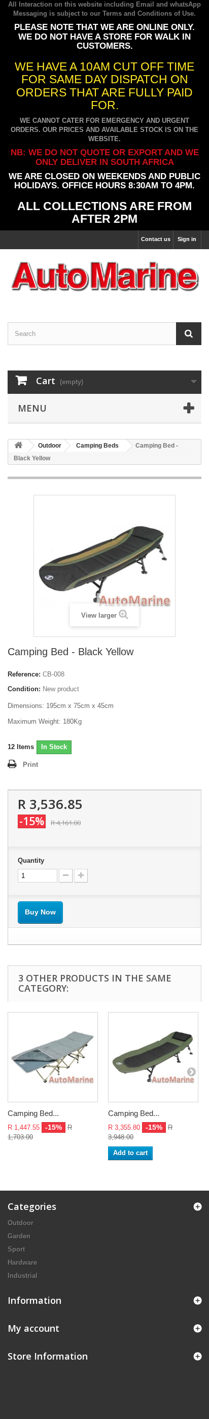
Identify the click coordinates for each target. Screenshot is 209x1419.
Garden (19, 1236)
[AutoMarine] (104, 277)
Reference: (24, 674)
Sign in (187, 239)
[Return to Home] (18, 446)
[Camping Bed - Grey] (53, 1057)
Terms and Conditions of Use (148, 13)
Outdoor (20, 1223)
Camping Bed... (33, 1113)
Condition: (24, 689)
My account (33, 1328)
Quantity (31, 860)
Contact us (155, 239)
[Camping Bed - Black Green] (153, 1057)
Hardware (22, 1262)
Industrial (23, 1275)
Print (30, 764)
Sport (16, 1249)
